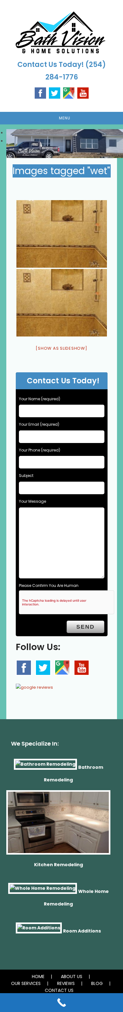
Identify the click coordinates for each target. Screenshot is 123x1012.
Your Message (32, 501)
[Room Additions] (39, 930)
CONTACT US (59, 990)
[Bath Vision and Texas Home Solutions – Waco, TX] (61, 302)
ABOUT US (71, 976)
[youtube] (83, 92)
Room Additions (82, 930)
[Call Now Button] (61, 1002)
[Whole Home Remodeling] (42, 891)
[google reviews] (34, 685)
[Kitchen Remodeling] (58, 825)
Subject (26, 475)
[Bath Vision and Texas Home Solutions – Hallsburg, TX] (61, 234)
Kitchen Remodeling (58, 865)
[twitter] (43, 667)
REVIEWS (66, 983)
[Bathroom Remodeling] (45, 767)
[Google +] (68, 92)
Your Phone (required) (39, 450)
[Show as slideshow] (61, 348)
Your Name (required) (39, 399)
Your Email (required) (39, 424)
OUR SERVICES (26, 983)
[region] (61, 137)
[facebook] (24, 667)
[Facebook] (40, 92)
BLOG (97, 983)
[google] (62, 667)
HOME (38, 976)
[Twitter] (54, 92)
